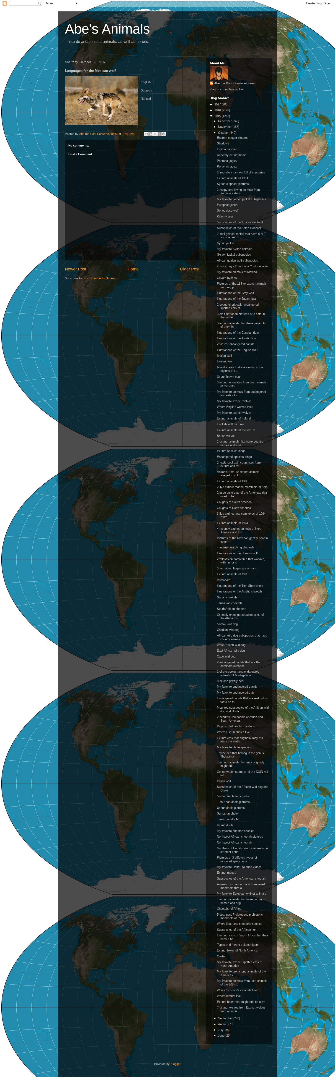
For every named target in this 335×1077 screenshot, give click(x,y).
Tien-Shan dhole (227, 819)
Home (133, 269)
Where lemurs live (229, 996)
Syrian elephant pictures (233, 184)
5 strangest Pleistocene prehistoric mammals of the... (240, 916)
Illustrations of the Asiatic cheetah (239, 591)
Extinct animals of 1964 (232, 523)
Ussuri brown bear (229, 376)
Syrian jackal (225, 243)
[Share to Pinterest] (163, 134)
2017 (218, 104)
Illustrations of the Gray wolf (235, 293)
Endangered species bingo (234, 457)
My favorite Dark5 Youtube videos (239, 867)
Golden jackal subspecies (234, 254)
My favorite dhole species (234, 747)
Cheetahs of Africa (229, 908)
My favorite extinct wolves (234, 401)
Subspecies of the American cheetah (241, 878)
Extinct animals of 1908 (232, 481)
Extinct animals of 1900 (232, 574)
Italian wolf (224, 781)
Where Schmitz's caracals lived (237, 990)
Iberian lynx (224, 361)
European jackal (227, 205)
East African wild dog (231, 650)
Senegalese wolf (228, 210)
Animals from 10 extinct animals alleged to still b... (238, 473)
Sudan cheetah (227, 597)
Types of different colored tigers (238, 944)
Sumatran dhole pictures (233, 796)
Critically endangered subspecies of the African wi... (240, 616)
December (225, 121)
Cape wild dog (226, 656)
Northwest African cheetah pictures (240, 836)
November (225, 126)
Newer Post (75, 269)
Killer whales (225, 216)
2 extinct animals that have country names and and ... (240, 443)
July (221, 1030)
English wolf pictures (230, 424)
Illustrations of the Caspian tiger (238, 332)
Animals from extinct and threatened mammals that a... (241, 886)
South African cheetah (231, 609)
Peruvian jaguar (227, 166)
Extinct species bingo (231, 451)
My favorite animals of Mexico (237, 272)
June (221, 1035)
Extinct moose (226, 872)
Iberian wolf (224, 355)
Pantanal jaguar (227, 160)
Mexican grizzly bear (230, 681)
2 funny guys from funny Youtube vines (243, 266)
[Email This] (146, 134)
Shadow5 (223, 143)
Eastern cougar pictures (232, 137)
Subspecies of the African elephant (240, 222)
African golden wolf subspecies (237, 260)
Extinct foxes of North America (237, 950)
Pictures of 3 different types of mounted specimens (237, 859)
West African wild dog (231, 645)
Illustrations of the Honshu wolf (237, 553)
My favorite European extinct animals (241, 893)
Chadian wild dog (228, 630)
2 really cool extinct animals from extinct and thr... (239, 464)
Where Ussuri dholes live (233, 732)
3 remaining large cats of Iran (236, 568)
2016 (218, 110)
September (225, 1018)
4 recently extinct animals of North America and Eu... (239, 530)
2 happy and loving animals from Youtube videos (238, 191)
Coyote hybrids (227, 278)
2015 (218, 116)
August (223, 1024)
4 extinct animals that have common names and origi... (241, 901)
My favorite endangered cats (236, 692)
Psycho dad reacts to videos (236, 726)
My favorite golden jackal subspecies (241, 199)
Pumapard (223, 580)
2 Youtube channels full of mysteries (241, 172)
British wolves (226, 436)
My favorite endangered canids (237, 686)
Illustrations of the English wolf (237, 350)
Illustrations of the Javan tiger (236, 298)
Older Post (189, 269)
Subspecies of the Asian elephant (239, 228)
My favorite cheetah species (235, 831)
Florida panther (227, 149)
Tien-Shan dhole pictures (233, 802)
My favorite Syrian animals (234, 249)
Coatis (221, 956)
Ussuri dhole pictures (231, 808)
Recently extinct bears (232, 155)
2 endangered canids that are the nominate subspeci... (238, 664)
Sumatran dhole (227, 813)
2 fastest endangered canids (235, 344)
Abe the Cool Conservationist (234, 83)
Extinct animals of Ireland (234, 418)
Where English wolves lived (235, 407)
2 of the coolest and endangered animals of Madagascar (238, 673)
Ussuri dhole (225, 825)
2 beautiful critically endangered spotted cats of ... (238, 306)
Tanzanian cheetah (229, 603)
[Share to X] (155, 134)
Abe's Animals (107, 29)
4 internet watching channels (236, 547)
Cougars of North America (234, 508)
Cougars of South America (234, 502)
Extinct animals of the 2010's (236, 430)
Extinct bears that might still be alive (241, 1002)
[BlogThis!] (150, 134)
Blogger (175, 1064)
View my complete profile (226, 89)
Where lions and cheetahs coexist (239, 923)
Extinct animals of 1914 (232, 178)
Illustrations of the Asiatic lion (236, 338)
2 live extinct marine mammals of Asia (242, 487)
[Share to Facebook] (159, 134)
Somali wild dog (227, 624)
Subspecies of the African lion (236, 929)
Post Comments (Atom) (99, 278)
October (223, 132)
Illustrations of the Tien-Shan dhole (240, 585)
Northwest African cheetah (234, 842)
